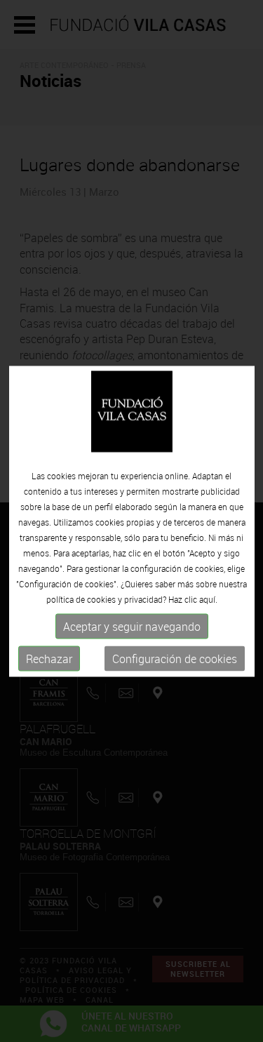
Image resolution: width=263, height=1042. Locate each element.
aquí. (208, 599)
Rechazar (49, 659)
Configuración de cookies (174, 659)
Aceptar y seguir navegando (132, 626)
